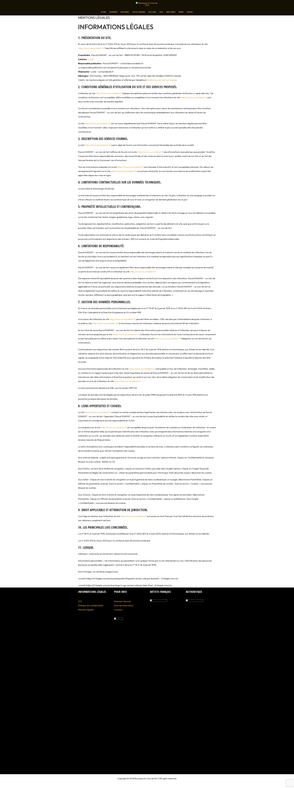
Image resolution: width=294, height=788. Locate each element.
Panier (181, 12)
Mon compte (170, 12)
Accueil (103, 12)
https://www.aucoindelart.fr (91, 48)
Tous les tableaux (138, 12)
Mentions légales (86, 609)
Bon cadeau (125, 12)
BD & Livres (152, 12)
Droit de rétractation (123, 605)
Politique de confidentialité (90, 605)
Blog (161, 12)
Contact (190, 12)
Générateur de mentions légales (162, 80)
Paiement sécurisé (122, 601)
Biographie (113, 12)
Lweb (90, 59)
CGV (80, 601)
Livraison (118, 609)
